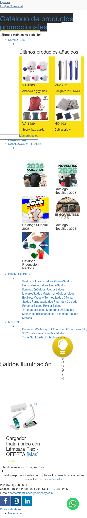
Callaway (42, 329)
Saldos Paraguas (33, 301)
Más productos (28, 135)
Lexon (78, 329)
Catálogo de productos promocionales (36, 22)
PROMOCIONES (19, 274)
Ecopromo (59, 329)
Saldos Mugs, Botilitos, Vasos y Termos (48, 295)
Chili (50, 329)
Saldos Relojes (43, 305)
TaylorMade (50, 333)
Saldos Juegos (46, 289)
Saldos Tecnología (57, 314)
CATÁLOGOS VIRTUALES (24, 144)
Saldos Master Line (45, 293)
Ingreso (11, 4)
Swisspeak (36, 333)
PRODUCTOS (17, 140)
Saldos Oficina (63, 297)
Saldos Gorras (54, 281)
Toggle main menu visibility (22, 35)
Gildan (70, 329)
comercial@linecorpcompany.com (31, 493)
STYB (26, 333)
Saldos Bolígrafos (33, 281)
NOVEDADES (16, 40)
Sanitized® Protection (44, 337)
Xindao (62, 337)
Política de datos (10, 509)
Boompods (29, 329)
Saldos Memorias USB (51, 310)
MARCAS (14, 322)
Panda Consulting (53, 479)
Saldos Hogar (48, 285)
